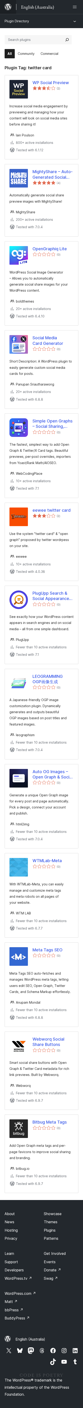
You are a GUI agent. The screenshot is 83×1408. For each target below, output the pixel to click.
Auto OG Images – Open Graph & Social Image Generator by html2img (53, 774)
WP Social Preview (51, 82)
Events (50, 1262)
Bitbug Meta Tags (50, 1122)
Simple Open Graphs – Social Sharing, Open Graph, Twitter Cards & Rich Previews (53, 424)
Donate (52, 1270)
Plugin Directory (17, 21)
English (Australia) (30, 1339)
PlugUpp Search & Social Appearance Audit (51, 596)
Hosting (11, 1230)
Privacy (11, 1238)
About (10, 1213)
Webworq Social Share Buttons (48, 1042)
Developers (14, 1270)
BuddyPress (17, 1318)
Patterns (51, 1238)
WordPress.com (20, 1293)
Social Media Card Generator (48, 340)
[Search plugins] (67, 39)
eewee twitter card (52, 510)
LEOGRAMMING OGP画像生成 (48, 679)
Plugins (50, 1230)
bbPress (14, 1310)
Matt (11, 1301)
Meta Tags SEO (47, 949)
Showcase (53, 1213)
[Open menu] (75, 7)
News (9, 1222)
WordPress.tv (18, 1278)
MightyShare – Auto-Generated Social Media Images (53, 174)
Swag (51, 1278)
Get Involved (55, 1253)
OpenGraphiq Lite (50, 248)
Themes (50, 1222)
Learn (9, 1253)
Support (11, 1262)
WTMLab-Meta (47, 860)
